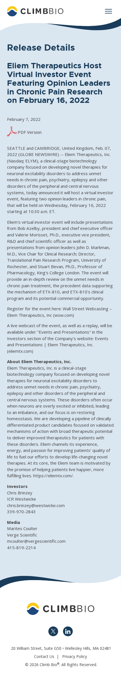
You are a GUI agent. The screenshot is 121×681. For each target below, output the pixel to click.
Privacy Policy (74, 656)
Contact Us (44, 656)
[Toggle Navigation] (108, 11)
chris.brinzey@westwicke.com (36, 505)
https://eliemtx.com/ (53, 475)
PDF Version (30, 132)
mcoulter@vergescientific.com (36, 541)
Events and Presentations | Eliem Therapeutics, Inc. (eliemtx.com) (57, 345)
